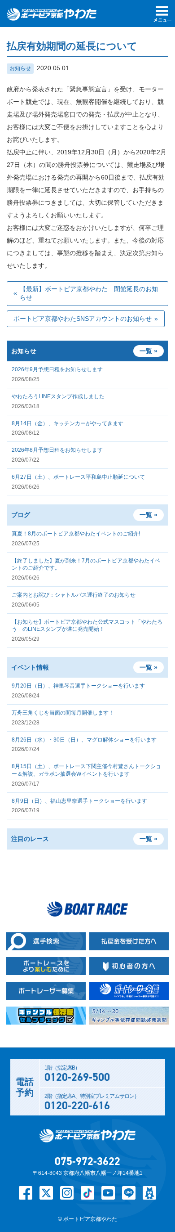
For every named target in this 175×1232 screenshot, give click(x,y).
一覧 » (149, 514)
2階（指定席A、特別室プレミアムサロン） (91, 1103)
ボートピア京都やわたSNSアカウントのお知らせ (82, 318)
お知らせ (20, 68)
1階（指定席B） (77, 1074)
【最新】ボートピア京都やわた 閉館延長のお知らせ (89, 293)
